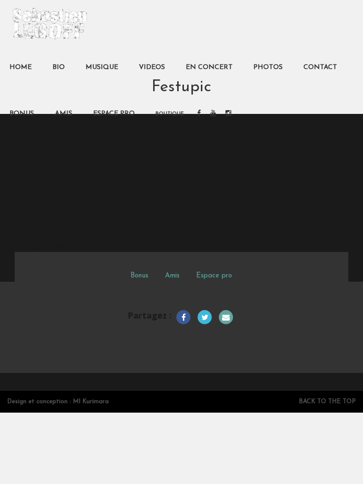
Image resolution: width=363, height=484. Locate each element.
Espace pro (214, 275)
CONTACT (320, 67)
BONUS (21, 113)
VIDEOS (152, 67)
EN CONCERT (209, 67)
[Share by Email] (226, 317)
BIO (58, 67)
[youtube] (213, 114)
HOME (20, 67)
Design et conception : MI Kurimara (58, 401)
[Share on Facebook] (183, 317)
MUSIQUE (102, 67)
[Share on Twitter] (205, 317)
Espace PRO (114, 113)
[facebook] (199, 114)
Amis (172, 275)
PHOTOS (268, 67)
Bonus (139, 275)
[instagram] (228, 114)
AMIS (63, 113)
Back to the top (327, 401)
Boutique (170, 114)
